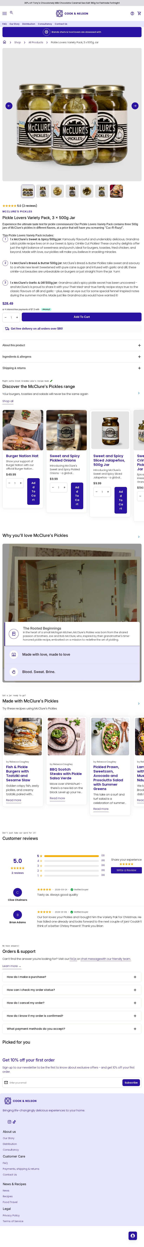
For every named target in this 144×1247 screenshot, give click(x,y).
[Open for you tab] (133, 1236)
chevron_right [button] (139, 393)
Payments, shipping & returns (21, 1169)
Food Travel (10, 1202)
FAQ (4, 23)
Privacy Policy (11, 1215)
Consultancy (45, 23)
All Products (36, 42)
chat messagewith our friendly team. (106, 959)
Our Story (14, 23)
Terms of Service (13, 1221)
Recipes (8, 1196)
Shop (17, 42)
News (6, 1190)
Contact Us (61, 23)
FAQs (73, 959)
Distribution (28, 23)
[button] (8, 105)
